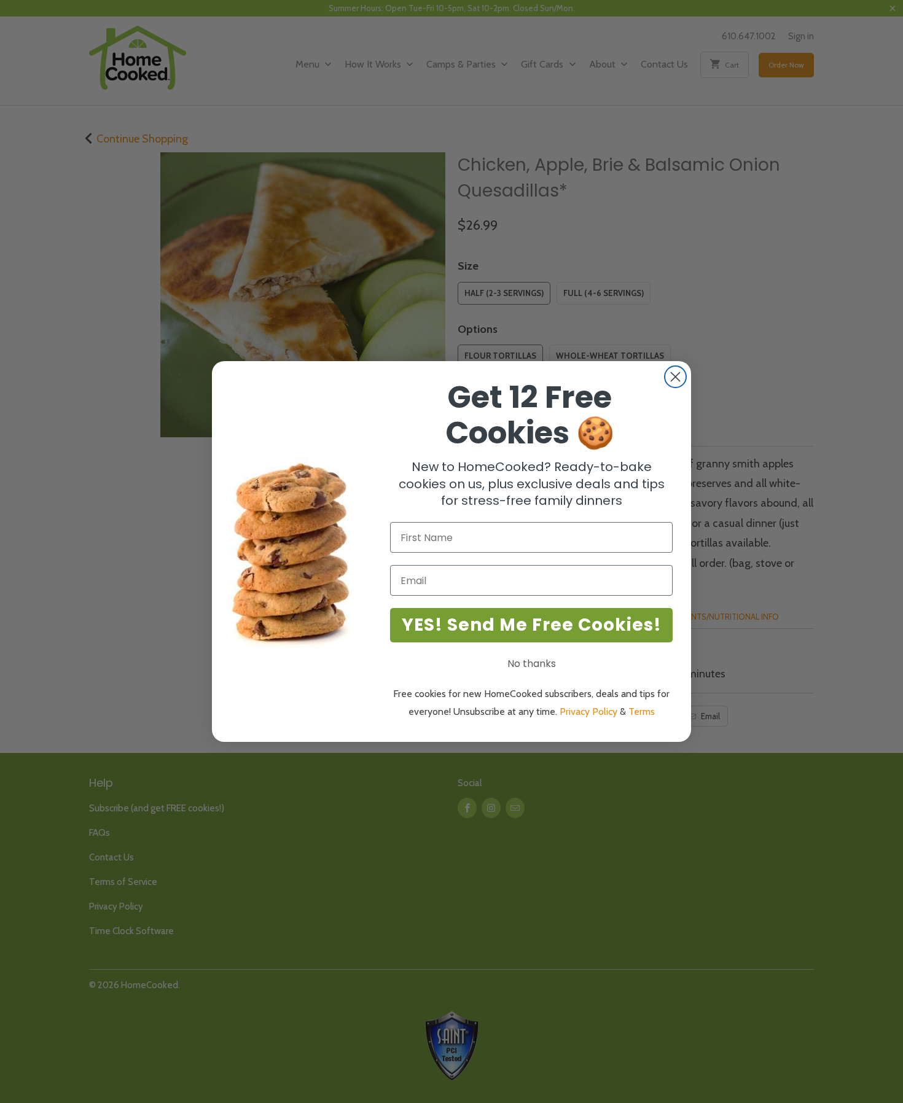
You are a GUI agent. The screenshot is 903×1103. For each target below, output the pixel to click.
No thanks (531, 664)
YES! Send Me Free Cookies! (532, 625)
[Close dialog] (675, 377)
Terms (641, 711)
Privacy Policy (588, 711)
